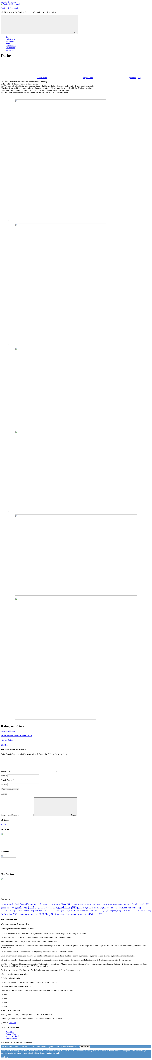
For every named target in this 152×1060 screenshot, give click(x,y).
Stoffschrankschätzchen (27, 914)
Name (4, 776)
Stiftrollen (145, 911)
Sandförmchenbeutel (132, 911)
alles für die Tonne (19, 904)
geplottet (54, 908)
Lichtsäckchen (11, 39)
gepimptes (43, 908)
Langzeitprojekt (8, 911)
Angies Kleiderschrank (9, 8)
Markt (39, 910)
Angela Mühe (88, 78)
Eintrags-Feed (11, 1034)
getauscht (82, 908)
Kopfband (118, 908)
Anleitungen (10, 41)
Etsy (107, 904)
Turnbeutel (62, 914)
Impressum (10, 50)
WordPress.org (11, 1038)
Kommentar (6, 771)
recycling (119, 911)
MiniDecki (59, 911)
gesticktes (68, 907)
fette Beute (114, 904)
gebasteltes (7, 908)
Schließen (4, 1057)
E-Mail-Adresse (7, 780)
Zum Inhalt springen (8, 2)
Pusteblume (86, 911)
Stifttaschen (9, 914)
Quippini (108, 911)
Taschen (46, 914)
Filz (120, 904)
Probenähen (74, 911)
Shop (8, 43)
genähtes (132, 78)
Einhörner (90, 904)
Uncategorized (77, 914)
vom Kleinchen (93, 914)
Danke (83, 904)
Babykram (55, 904)
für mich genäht (140, 904)
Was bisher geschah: (8, 924)
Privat (66, 911)
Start (7, 37)
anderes (35, 904)
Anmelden (10, 1032)
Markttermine (11, 46)
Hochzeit (91, 908)
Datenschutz (10, 48)
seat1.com (12, 1023)
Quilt (138, 78)
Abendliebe (6, 904)
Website (4, 784)
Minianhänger (49, 911)
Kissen (100, 908)
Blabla (65, 904)
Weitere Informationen (71, 1047)
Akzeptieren (85, 1047)
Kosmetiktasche (131, 907)
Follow (3, 824)
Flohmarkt (127, 904)
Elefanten (100, 904)
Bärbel (75, 904)
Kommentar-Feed (12, 1036)
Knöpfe (108, 908)
